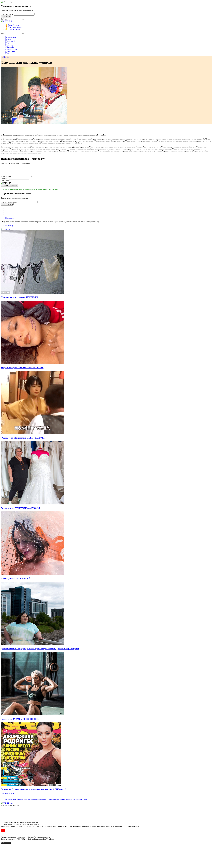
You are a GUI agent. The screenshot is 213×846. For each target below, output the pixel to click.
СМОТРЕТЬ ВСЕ (7, 794)
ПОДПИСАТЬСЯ (7, 204)
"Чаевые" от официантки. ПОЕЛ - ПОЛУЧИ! (23, 438)
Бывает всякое (10, 37)
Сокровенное (10, 51)
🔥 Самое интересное (13, 27)
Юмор (7, 53)
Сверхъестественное (13, 49)
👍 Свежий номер (12, 25)
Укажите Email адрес (9, 202)
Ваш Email (5, 181)
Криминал (9, 45)
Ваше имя (4, 178)
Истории (8, 43)
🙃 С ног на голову (12, 29)
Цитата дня (9, 218)
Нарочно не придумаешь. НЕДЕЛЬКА (19, 297)
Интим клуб (10, 41)
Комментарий (6, 176)
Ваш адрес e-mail (7, 14)
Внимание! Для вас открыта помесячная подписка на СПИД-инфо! (33, 789)
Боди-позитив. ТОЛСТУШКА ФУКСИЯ (20, 508)
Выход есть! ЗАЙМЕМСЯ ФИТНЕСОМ (20, 719)
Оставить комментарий (9, 185)
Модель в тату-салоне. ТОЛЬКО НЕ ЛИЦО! (22, 367)
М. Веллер (9, 225)
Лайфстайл (9, 47)
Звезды (8, 39)
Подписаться (6, 17)
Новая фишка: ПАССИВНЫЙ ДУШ (18, 578)
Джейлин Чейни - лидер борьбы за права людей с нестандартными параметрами (40, 648)
